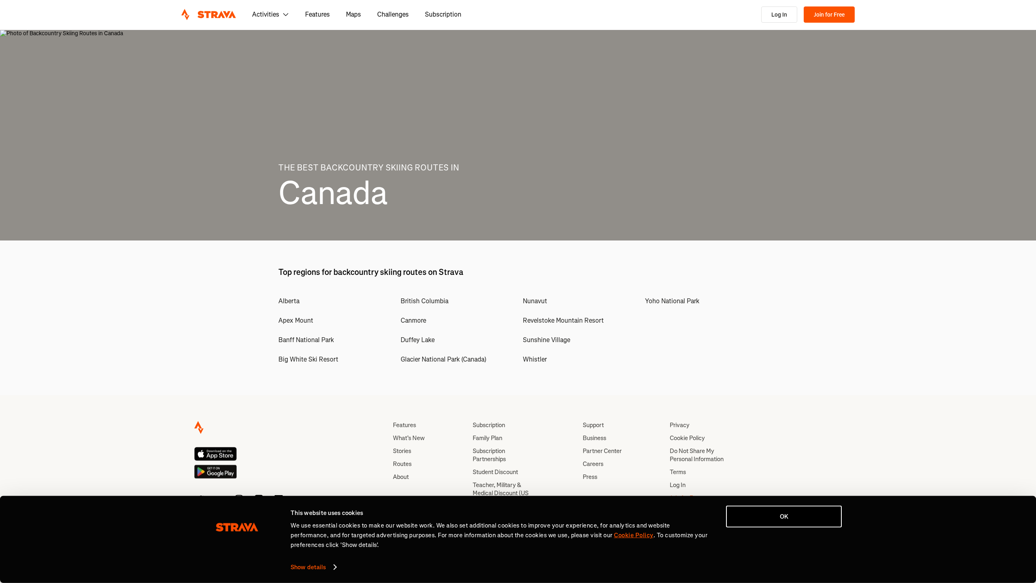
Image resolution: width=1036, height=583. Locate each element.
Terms (678, 472)
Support (593, 425)
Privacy (680, 425)
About (401, 477)
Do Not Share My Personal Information (697, 455)
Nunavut (535, 301)
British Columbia (424, 301)
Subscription (443, 14)
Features (317, 14)
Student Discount (495, 472)
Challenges (393, 14)
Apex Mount (295, 320)
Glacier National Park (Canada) (443, 359)
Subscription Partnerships (489, 455)
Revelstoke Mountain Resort (563, 320)
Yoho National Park (672, 301)
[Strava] (208, 14)
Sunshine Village (546, 340)
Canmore (413, 320)
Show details (308, 567)
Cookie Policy (687, 438)
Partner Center (602, 451)
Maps (353, 14)
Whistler (535, 359)
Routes (402, 464)
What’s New (409, 438)
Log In (779, 15)
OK (784, 517)
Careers (593, 464)
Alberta (288, 301)
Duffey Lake (418, 340)
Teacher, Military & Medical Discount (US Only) (501, 493)
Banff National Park (306, 340)
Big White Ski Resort (308, 359)
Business (594, 438)
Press (590, 477)
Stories (402, 451)
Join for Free (829, 15)
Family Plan (487, 438)
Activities (265, 14)
